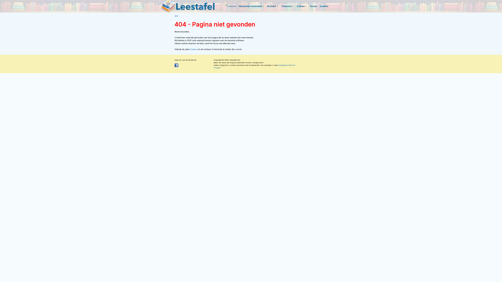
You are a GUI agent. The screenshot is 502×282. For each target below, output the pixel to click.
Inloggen (217, 68)
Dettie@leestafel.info (286, 65)
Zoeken (193, 49)
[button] (252, 6)
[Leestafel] (188, 6)
